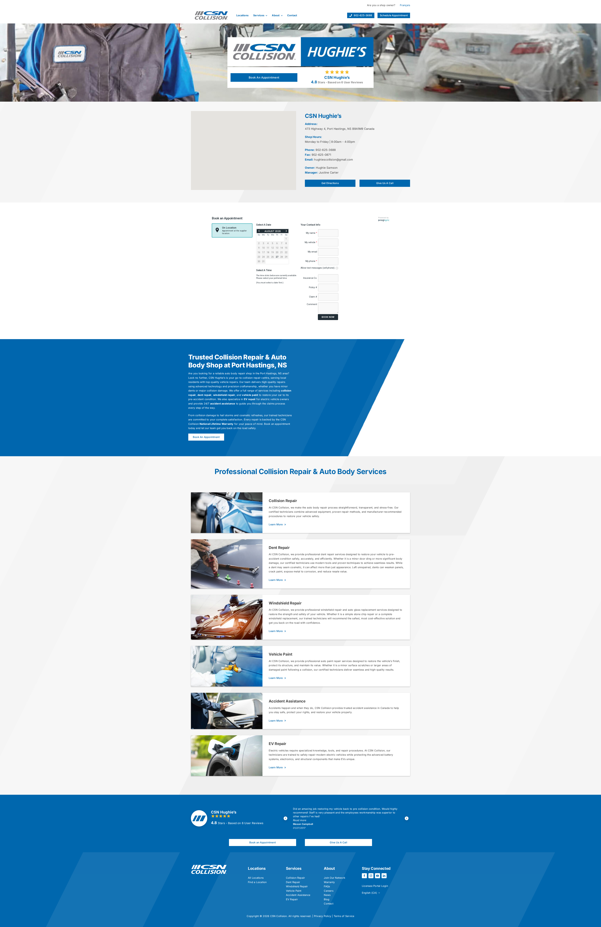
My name (311, 233)
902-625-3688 (326, 150)
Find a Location (257, 882)
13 (277, 248)
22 (286, 252)
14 (281, 248)
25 (268, 257)
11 (268, 248)
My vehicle (311, 242)
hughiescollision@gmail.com (333, 159)
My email (312, 251)
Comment (312, 304)
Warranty (329, 882)
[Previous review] (285, 818)
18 (268, 252)
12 (272, 248)
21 (281, 252)
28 (281, 257)
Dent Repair (293, 882)
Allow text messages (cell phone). (318, 268)
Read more (299, 816)
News (327, 895)
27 (277, 257)
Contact (328, 903)
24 (263, 257)
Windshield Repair (297, 886)
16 (259, 252)
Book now (328, 317)
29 (286, 257)
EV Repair (292, 899)
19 (272, 252)
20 (277, 252)
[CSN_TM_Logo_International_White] (209, 866)
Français (405, 5)
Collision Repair (295, 877)
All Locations (256, 877)
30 (259, 261)
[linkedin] (384, 875)
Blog (326, 899)
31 (263, 261)
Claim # (313, 297)
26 (272, 257)
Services (293, 868)
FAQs (327, 886)
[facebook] (364, 875)
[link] (259, 231)
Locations (257, 868)
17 (263, 252)
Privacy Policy (322, 916)
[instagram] (370, 875)
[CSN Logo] (211, 8)
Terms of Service (344, 916)
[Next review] (406, 818)
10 (263, 248)
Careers (328, 890)
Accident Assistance (298, 895)
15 (286, 248)
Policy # (313, 287)
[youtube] (377, 875)
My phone (311, 261)
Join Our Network (334, 877)
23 (259, 257)
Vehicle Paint (293, 890)
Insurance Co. (310, 278)
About (329, 868)
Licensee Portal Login (375, 885)
